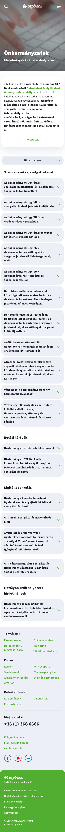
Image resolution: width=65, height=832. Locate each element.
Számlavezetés (43, 640)
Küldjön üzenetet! (15, 737)
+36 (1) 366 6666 (21, 723)
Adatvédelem (11, 813)
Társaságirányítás (45, 672)
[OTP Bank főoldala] (32, 6)
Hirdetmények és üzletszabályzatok (23, 796)
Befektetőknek (14, 692)
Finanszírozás (12, 640)
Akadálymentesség (16, 678)
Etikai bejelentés (13, 802)
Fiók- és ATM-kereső (16, 743)
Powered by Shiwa (14, 824)
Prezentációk (12, 704)
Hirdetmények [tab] (32, 160)
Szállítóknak (12, 672)
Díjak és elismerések (46, 678)
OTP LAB (9, 683)
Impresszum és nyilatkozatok (20, 790)
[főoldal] (32, 778)
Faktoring (40, 646)
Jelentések (41, 699)
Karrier (8, 667)
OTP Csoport (42, 667)
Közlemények (12, 699)
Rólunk (8, 660)
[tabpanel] (32, 395)
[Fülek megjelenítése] (58, 160)
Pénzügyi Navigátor (14, 807)
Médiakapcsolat (14, 748)
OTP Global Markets (45, 651)
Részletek (33, 140)
